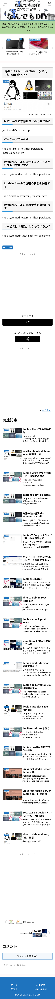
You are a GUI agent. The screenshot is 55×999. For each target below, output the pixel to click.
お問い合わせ (40, 989)
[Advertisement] (27, 283)
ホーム (14, 984)
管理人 (14, 989)
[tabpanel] (15, 47)
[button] (49, 624)
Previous (2, 47)
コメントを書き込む (27, 956)
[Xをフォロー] (27, 339)
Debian (9, 247)
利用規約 (40, 984)
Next (52, 47)
